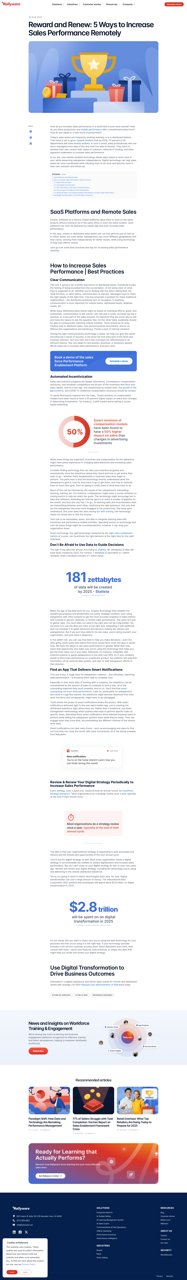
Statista (102, 549)
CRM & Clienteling (104, 1231)
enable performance (91, 129)
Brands (99, 1250)
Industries (72, 4)
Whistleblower (166, 1255)
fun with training (105, 511)
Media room (165, 1220)
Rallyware (11, 4)
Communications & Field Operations (111, 1227)
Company (128, 4)
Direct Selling (102, 1257)
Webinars (164, 1223)
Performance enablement (102, 995)
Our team (164, 1243)
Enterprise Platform (105, 1212)
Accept (12, 1272)
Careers (164, 1235)
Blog (162, 1212)
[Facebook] (20, 1232)
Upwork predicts (85, 140)
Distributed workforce (61, 995)
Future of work (81, 995)
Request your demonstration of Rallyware (102, 984)
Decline (25, 1272)
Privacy (160, 1276)
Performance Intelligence (107, 1238)
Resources (111, 4)
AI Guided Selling (104, 1216)
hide (63, 174)
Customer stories (92, 4)
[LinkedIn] (14, 1232)
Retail (99, 1254)
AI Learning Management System (110, 1220)
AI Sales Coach (103, 1223)
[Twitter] (26, 1232)
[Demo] (174, 4)
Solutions (57, 4)
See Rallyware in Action (50, 1176)
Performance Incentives (106, 1235)
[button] (30, 131)
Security (169, 1276)
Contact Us (165, 1239)
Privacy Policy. (29, 1264)
